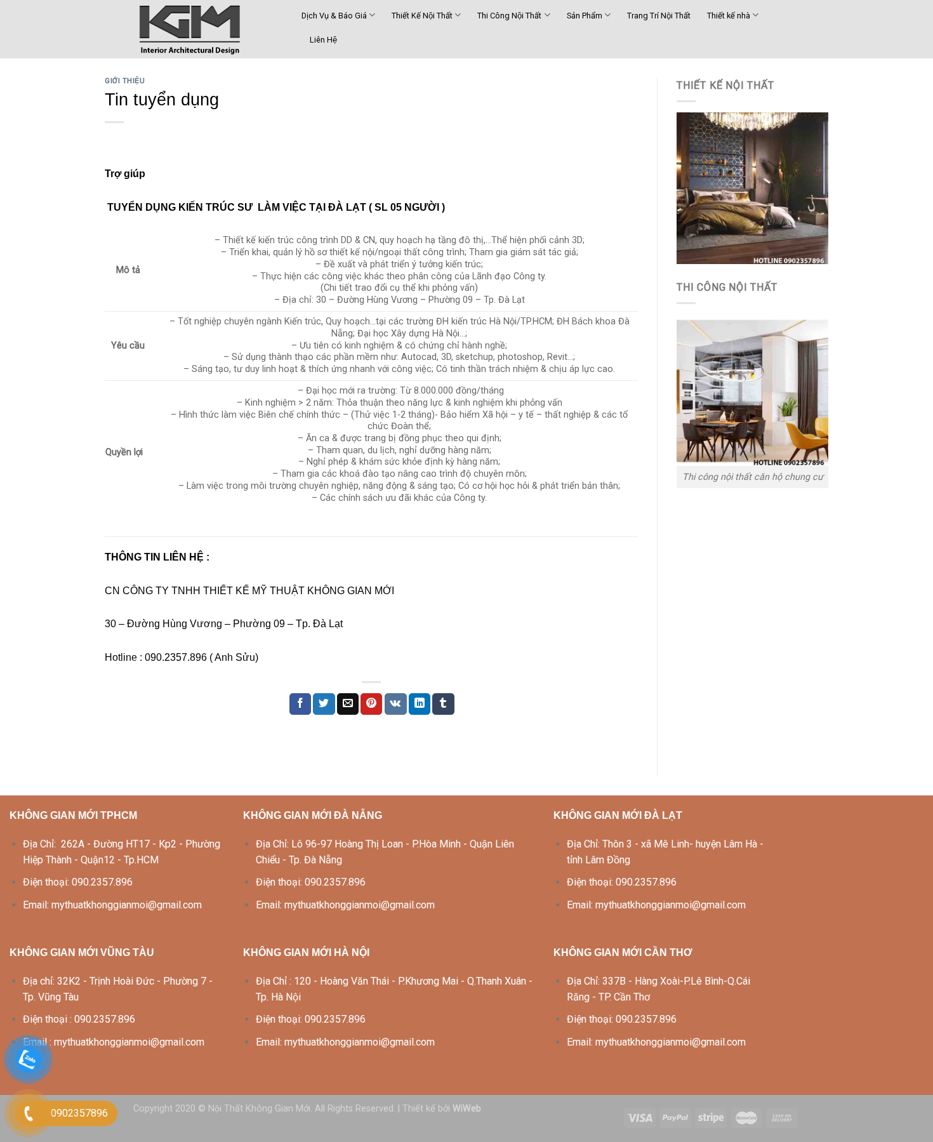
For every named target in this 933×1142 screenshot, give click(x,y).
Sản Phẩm (584, 15)
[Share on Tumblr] (443, 704)
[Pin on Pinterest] (371, 704)
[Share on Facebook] (300, 704)
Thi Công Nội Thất (509, 15)
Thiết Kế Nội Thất (422, 15)
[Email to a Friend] (348, 704)
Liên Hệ (323, 39)
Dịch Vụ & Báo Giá (334, 15)
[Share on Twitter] (323, 704)
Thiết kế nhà (728, 15)
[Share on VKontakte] (396, 704)
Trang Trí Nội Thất (659, 15)
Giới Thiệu (125, 81)
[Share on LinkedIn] (419, 704)
